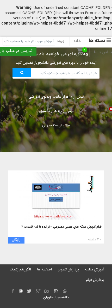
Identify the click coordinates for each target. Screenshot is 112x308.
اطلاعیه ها (44, 269)
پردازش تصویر (68, 269)
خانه (77, 41)
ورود (60, 41)
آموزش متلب (94, 269)
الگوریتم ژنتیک (20, 269)
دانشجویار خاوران (56, 297)
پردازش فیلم (95, 280)
